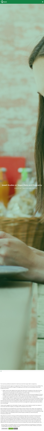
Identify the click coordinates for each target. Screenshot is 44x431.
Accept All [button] (11, 428)
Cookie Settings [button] (4, 428)
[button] (43, 2)
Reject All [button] (15, 428)
